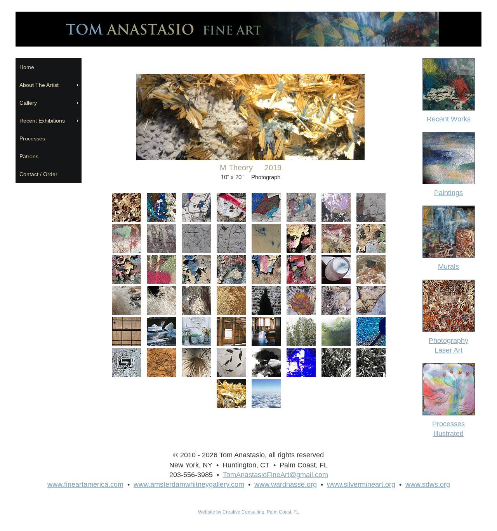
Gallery (28, 103)
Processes (32, 138)
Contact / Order (38, 174)
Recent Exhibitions (43, 121)
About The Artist (40, 85)
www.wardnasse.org (285, 484)
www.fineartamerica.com (85, 484)
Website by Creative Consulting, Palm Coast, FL (248, 512)
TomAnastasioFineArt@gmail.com (275, 475)
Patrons (28, 156)
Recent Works (449, 119)
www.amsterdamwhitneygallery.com (189, 484)
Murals (448, 266)
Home (26, 67)
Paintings (448, 193)
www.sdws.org (427, 484)
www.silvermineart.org (361, 484)
